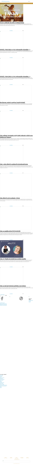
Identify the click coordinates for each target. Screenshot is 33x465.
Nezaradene (1, 378)
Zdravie (1, 387)
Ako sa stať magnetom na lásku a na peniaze (13, 286)
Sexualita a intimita (2, 382)
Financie (1, 376)
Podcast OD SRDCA (2, 379)
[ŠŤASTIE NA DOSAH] (5, 1)
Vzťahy (0, 386)
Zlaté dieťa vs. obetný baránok (3, 305)
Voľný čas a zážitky (2, 384)
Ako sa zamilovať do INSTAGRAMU (10, 231)
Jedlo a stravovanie (2, 377)
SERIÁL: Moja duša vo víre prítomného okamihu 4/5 (15, 76)
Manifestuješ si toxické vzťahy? (3, 304)
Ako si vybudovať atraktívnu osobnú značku (13, 259)
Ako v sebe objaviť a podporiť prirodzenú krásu (14, 164)
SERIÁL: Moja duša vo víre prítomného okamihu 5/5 (15, 49)
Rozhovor (1, 381)
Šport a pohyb (1, 383)
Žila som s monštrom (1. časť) (3, 303)
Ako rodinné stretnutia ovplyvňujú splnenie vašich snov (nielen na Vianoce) (16, 136)
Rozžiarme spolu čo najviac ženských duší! (12, 102)
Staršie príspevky (2, 294)
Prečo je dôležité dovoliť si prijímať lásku (12, 22)
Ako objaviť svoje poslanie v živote (10, 198)
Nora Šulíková (11, 30)
